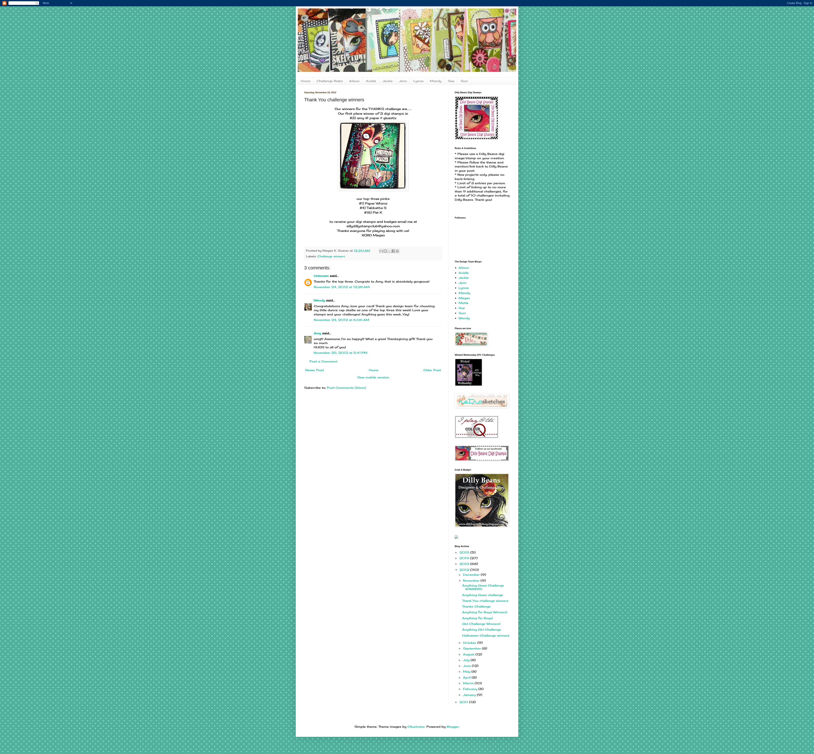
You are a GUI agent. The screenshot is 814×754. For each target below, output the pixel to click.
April (467, 677)
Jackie (387, 81)
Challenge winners (331, 256)
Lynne (418, 81)
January (470, 695)
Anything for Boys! (477, 618)
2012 (464, 569)
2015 (464, 552)
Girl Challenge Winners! (481, 624)
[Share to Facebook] (393, 251)
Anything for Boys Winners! (484, 612)
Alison (354, 81)
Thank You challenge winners (485, 600)
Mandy (436, 81)
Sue (451, 81)
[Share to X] (389, 251)
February (470, 689)
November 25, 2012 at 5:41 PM (340, 352)
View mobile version (373, 377)
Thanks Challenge (476, 606)
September (472, 648)
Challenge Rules (330, 81)
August (469, 654)
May (467, 671)
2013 (464, 564)
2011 (464, 702)
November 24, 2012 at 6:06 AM (341, 320)
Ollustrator (416, 726)
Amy (317, 333)
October (470, 642)
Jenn (403, 81)
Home (305, 81)
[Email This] (381, 251)
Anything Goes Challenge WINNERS (483, 587)
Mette (463, 303)
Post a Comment (323, 361)
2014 (464, 558)
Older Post (432, 370)
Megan (464, 298)
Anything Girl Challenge (481, 629)
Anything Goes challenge (482, 595)
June (467, 666)
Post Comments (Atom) (346, 387)
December (472, 574)
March (469, 683)
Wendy (319, 300)
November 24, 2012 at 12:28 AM (342, 287)
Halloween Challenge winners (485, 635)
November (472, 580)
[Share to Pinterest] (397, 251)
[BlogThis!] (385, 251)
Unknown (321, 275)
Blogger (453, 726)
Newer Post (314, 370)
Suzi (464, 81)
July (467, 660)
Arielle (371, 81)
